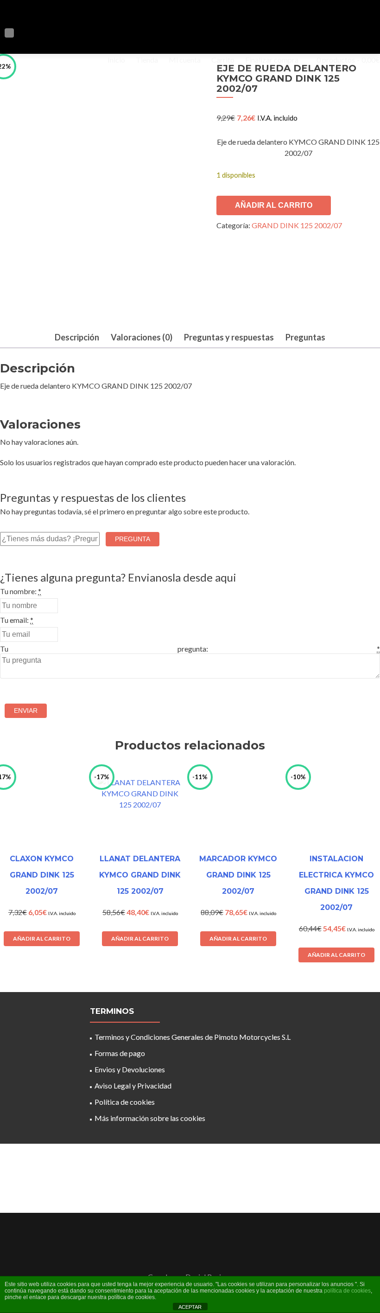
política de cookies (347, 1290)
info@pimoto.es (188, 1182)
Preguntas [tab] (305, 337)
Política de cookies (125, 1101)
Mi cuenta (185, 59)
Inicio (116, 59)
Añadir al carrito (273, 205)
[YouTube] (195, 1253)
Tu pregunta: (104, 648)
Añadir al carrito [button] (41, 938)
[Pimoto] (50, 17)
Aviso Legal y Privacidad (133, 1085)
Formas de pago (120, 1053)
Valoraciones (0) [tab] (141, 337)
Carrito (222, 59)
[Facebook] (184, 1253)
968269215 (313, 1185)
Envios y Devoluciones (130, 1069)
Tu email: (14, 619)
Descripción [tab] (77, 337)
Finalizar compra (271, 59)
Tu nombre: (18, 591)
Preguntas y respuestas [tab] (229, 337)
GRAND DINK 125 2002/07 (297, 225)
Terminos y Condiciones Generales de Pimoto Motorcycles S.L (193, 1036)
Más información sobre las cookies (150, 1118)
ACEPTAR (190, 1307)
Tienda (147, 59)
